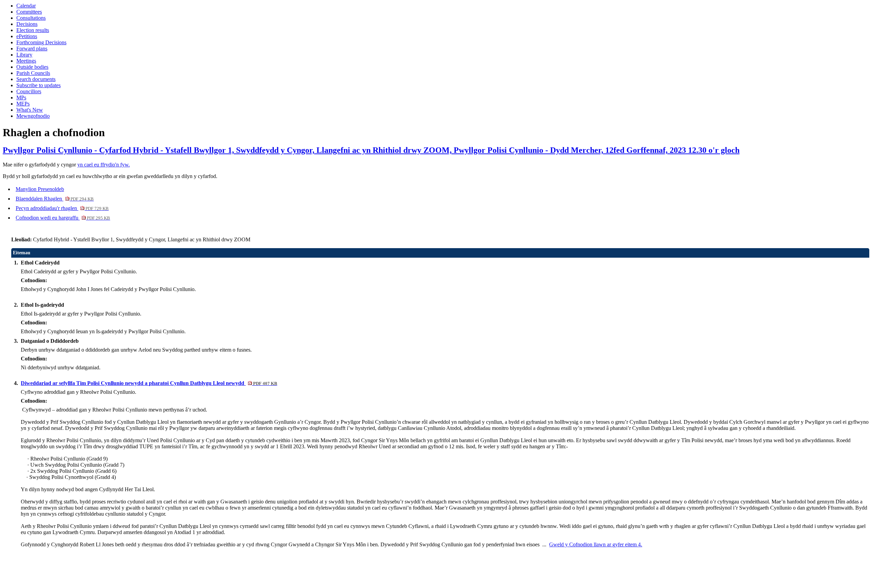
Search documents (36, 79)
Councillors (28, 91)
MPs (21, 97)
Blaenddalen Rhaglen (55, 199)
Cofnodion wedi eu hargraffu (63, 218)
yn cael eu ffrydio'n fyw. (103, 164)
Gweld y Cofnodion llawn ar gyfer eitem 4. (595, 544)
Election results (32, 30)
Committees (29, 12)
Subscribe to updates (38, 85)
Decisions (26, 24)
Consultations (31, 18)
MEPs (23, 104)
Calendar (26, 6)
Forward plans (31, 48)
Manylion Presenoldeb (40, 189)
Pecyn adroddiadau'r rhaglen (62, 208)
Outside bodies (32, 67)
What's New (29, 110)
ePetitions (26, 36)
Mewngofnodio (33, 116)
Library (24, 55)
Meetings (26, 61)
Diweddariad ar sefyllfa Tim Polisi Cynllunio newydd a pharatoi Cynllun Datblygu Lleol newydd (149, 383)
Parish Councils (33, 73)
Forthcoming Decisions (41, 42)
